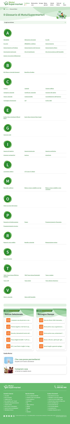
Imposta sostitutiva (50, 151)
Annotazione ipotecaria (10, 52)
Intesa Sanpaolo (30, 399)
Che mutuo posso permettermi (55, 399)
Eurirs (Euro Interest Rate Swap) (33, 117)
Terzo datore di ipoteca (51, 280)
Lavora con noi (8, 404)
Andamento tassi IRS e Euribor (55, 397)
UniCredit (28, 411)
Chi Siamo (7, 395)
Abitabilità (6, 40)
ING (27, 410)
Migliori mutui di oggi (53, 395)
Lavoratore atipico (8, 171)
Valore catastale (8, 297)
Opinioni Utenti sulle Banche (33, 397)
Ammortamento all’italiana (11, 48)
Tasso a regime (49, 275)
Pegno (26, 222)
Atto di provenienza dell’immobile (54, 52)
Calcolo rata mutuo (53, 404)
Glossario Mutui (52, 408)
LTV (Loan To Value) (30, 171)
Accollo (47, 40)
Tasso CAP (6, 280)
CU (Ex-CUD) (48, 100)
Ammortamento (49, 44)
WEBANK (28, 408)
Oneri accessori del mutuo (10, 205)
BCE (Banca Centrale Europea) (12, 72)
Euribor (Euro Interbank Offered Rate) (12, 117)
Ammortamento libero (51, 48)
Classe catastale (8, 96)
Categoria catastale (9, 92)
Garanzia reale (7, 135)
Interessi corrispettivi (9, 155)
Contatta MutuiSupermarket (11, 408)
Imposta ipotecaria (30, 151)
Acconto (6, 44)
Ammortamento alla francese (32, 48)
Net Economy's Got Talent (11, 401)
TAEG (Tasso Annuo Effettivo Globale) (11, 275)
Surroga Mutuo (8, 399)
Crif (25, 100)
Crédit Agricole (30, 404)
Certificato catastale (30, 92)
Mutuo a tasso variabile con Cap (33, 188)
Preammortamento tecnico (11, 226)
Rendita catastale (29, 242)
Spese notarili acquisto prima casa (56, 401)
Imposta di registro (9, 151)
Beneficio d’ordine (29, 72)
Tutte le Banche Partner (32, 395)
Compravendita (29, 96)
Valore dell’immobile (30, 297)
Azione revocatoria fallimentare (12, 56)
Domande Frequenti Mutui (54, 410)
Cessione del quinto (50, 92)
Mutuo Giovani (8, 397)
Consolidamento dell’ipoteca (53, 96)
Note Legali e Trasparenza (11, 406)
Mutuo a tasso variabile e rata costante (53, 188)
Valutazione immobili (53, 406)
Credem (28, 406)
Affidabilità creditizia (30, 44)
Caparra (6, 88)
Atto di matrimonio (30, 52)
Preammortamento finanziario (53, 222)
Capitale (27, 88)
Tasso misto (28, 280)
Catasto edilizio (49, 88)
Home (6, 9)
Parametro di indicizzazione (11, 222)
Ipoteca (27, 155)
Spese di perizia (8, 259)
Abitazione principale (30, 40)
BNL (27, 403)
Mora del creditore (8, 188)
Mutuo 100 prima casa (53, 403)
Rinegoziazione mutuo (51, 242)
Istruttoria (48, 155)
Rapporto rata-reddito (9, 242)
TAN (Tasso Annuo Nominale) (32, 275)
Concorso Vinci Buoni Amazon (12, 403)
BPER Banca (29, 401)
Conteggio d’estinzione (10, 100)
